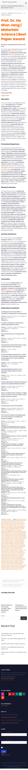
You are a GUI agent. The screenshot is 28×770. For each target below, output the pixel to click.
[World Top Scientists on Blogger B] (2, 697)
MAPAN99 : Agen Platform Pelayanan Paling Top (13, 643)
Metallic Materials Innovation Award (12, 556)
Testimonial (24, 765)
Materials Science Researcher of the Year (12, 552)
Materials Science (14, 51)
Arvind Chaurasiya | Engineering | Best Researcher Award (21, 608)
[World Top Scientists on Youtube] (9, 694)
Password (6, 739)
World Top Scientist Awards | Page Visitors (14, 768)
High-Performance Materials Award (13, 538)
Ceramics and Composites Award (9, 526)
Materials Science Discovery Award (9, 547)
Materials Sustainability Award (12, 555)
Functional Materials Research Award (13, 532)
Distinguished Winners (15, 765)
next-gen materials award (11, 559)
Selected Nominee (6, 765)
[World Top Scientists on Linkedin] (16, 694)
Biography (8, 519)
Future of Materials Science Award (9, 535)
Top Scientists (4, 705)
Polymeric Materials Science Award (9, 562)
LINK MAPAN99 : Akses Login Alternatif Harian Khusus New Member (12, 634)
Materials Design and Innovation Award (14, 543)
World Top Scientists (9, 2)
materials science (6, 169)
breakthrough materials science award (14, 524)
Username (6, 732)
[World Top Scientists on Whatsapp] (20, 694)
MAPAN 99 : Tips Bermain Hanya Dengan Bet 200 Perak (13, 639)
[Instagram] (2, 694)
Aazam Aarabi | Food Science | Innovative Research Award (14, 653)
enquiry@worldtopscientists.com (9, 717)
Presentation (11, 766)
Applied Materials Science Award (12, 522)
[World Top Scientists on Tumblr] (23, 694)
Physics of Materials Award (16, 561)
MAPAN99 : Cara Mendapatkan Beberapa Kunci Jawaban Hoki (12, 648)
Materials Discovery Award (7, 545)
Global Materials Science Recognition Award (13, 536)
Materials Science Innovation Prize (17, 550)
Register (3, 753)
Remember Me (6, 747)
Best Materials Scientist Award (12, 522)
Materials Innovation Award (18, 546)
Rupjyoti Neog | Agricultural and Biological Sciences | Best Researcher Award (13, 580)
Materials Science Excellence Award (12, 548)
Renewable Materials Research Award (12, 563)
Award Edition (18, 766)
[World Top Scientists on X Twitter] (6, 694)
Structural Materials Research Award (10, 566)
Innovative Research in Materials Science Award (12, 540)
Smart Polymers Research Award (18, 565)
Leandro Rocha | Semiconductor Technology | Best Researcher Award (6, 608)
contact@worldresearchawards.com (10, 723)
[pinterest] (13, 694)
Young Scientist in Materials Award (13, 569)
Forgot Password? (5, 755)
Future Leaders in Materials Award (17, 534)
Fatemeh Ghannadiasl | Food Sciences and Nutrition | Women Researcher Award (12, 585)
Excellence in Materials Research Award (10, 531)
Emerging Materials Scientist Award (13, 530)
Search (2, 615)
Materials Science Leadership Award (10, 551)
